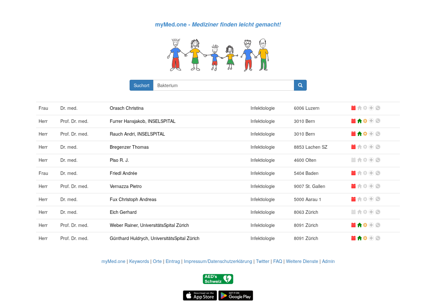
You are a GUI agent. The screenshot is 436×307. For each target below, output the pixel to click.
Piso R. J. (119, 160)
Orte (157, 261)
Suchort (141, 85)
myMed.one (113, 261)
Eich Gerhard (123, 212)
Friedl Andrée (123, 173)
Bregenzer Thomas (129, 147)
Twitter (262, 261)
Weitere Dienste (302, 261)
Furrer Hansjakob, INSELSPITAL (143, 121)
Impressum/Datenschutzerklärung (218, 261)
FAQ (277, 261)
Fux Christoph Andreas (133, 199)
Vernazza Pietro (126, 186)
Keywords (139, 261)
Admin (328, 261)
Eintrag (173, 261)
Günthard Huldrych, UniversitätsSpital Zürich (154, 238)
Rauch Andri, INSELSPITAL (137, 134)
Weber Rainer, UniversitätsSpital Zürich (149, 225)
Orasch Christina (127, 108)
